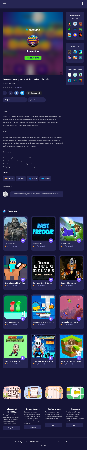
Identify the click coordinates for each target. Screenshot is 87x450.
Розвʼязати (32, 427)
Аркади (34, 178)
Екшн (22, 178)
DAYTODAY (30, 442)
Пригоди (10, 178)
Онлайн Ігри (19, 442)
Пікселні (47, 178)
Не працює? (35, 93)
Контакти (69, 442)
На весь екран (39, 100)
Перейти (11, 428)
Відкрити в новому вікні (17, 100)
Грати (53, 425)
